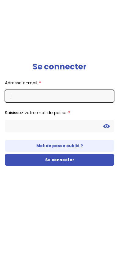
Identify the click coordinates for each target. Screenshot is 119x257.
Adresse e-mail (21, 83)
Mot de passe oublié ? (59, 145)
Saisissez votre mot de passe (36, 113)
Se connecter (59, 159)
